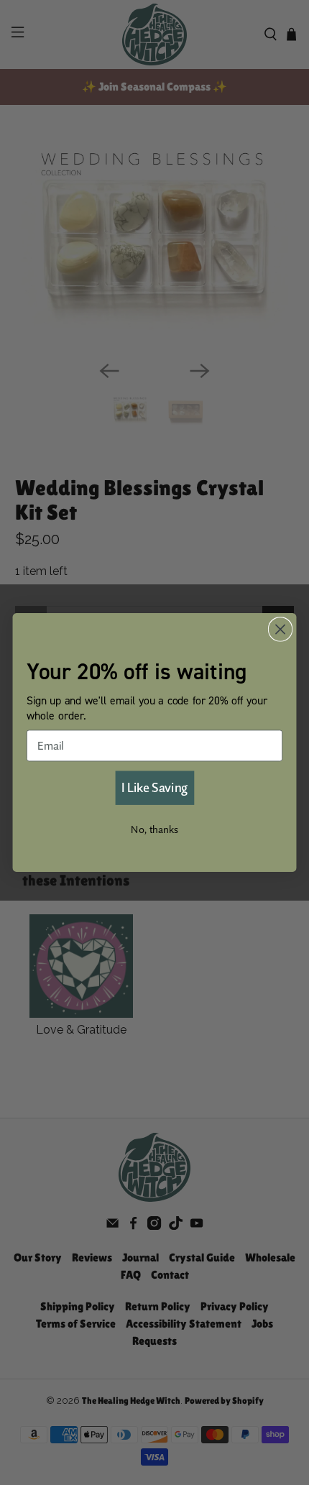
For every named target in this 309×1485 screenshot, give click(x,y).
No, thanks (154, 829)
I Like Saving (154, 787)
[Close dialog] (280, 629)
